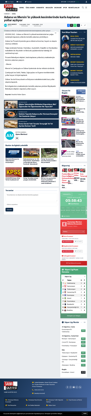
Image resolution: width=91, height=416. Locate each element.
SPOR (65, 7)
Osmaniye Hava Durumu (35, 400)
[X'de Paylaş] (71, 25)
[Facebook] (67, 387)
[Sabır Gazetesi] (10, 7)
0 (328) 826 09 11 (68, 241)
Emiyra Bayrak (75, 54)
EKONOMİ (57, 7)
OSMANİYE (40, 7)
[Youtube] (73, 387)
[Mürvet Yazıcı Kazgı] (65, 47)
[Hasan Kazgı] (65, 81)
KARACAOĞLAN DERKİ (77, 82)
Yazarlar (29, 1)
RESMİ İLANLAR (73, 7)
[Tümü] (84, 32)
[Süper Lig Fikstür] (84, 322)
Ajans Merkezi (21, 134)
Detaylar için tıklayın (73, 316)
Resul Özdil (74, 36)
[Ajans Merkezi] (10, 135)
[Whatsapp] (76, 387)
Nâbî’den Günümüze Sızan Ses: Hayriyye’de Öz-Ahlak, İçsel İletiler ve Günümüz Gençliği (77, 65)
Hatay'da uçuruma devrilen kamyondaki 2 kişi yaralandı (48, 160)
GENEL (21, 7)
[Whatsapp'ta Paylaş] (75, 25)
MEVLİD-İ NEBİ (75, 57)
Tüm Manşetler (12, 405)
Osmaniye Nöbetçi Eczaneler (12, 401)
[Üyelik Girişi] (85, 2)
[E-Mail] (17, 138)
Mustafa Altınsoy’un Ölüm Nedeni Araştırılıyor (12, 160)
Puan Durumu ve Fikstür (75, 400)
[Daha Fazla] (78, 25)
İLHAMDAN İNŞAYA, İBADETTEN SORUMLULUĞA (76, 74)
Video (20, 1)
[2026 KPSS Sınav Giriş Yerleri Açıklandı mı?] (14, 172)
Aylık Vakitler (66, 216)
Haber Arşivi (52, 405)
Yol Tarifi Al (79, 241)
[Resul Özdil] (65, 38)
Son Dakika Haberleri (34, 405)
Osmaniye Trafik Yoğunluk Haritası (54, 401)
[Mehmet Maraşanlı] (65, 64)
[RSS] (80, 387)
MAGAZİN (49, 7)
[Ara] (83, 8)
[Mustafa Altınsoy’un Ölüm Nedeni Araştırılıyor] (14, 153)
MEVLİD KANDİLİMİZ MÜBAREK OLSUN (77, 48)
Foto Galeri (10, 1)
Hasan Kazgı (74, 80)
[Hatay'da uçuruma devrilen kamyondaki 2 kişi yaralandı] (49, 153)
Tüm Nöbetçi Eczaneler (74, 263)
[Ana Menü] (86, 8)
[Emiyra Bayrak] (65, 55)
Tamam (84, 413)
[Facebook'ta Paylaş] (68, 25)
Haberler (7, 14)
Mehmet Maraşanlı (77, 62)
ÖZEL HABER (30, 7)
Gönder (9, 209)
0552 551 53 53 (39, 390)
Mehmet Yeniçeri (76, 70)
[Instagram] (70, 387)
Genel (14, 14)
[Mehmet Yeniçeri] (65, 73)
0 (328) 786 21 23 (68, 251)
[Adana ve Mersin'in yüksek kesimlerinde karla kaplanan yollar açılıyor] (31, 31)
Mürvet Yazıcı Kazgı (77, 45)
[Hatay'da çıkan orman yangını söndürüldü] (31, 172)
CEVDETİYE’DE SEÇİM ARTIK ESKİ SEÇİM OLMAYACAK (77, 40)
